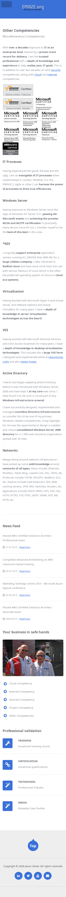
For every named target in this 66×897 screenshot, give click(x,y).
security (55, 70)
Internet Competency (21, 691)
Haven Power (28, 361)
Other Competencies (21, 715)
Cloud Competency (20, 683)
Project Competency (21, 707)
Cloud (37, 74)
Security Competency (21, 699)
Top (33, 845)
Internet (52, 74)
